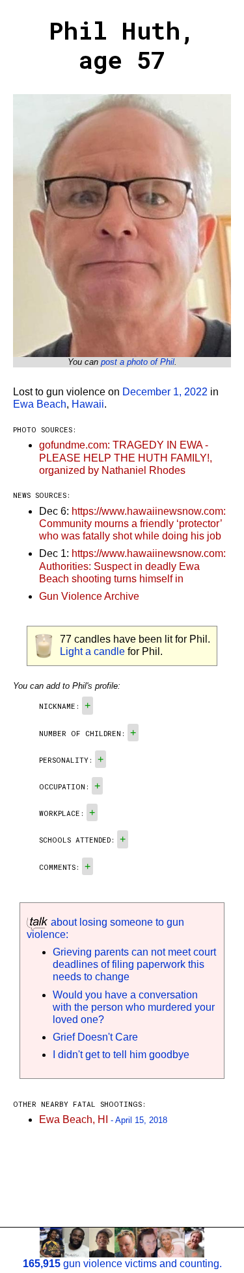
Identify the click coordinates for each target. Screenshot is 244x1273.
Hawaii (88, 404)
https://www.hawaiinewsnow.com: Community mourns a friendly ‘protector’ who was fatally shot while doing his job (132, 523)
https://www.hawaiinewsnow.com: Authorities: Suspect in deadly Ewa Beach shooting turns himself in (132, 566)
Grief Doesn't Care (95, 1037)
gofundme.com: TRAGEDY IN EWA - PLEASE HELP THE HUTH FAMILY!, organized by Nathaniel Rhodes (125, 457)
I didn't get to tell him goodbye (121, 1054)
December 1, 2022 (165, 391)
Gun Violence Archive (89, 596)
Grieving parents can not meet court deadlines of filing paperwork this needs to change (134, 964)
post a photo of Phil (137, 362)
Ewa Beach (39, 404)
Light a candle (92, 651)
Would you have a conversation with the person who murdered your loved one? (134, 1007)
